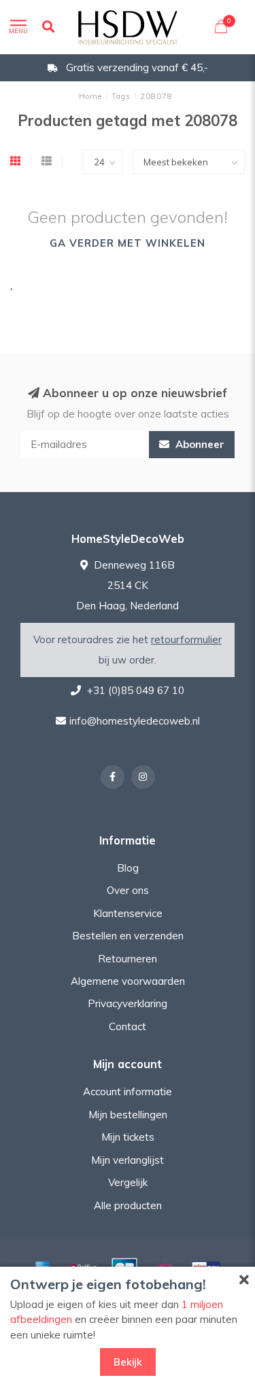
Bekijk (128, 1362)
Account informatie (127, 1091)
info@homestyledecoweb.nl (134, 720)
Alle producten (128, 1205)
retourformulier (186, 639)
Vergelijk (128, 1182)
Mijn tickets (127, 1136)
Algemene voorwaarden (128, 981)
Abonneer (198, 444)
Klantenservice (128, 913)
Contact (127, 1026)
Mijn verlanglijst (127, 1160)
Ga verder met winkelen (127, 243)
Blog (128, 867)
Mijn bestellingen (127, 1114)
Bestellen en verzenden (128, 935)
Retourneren (127, 958)
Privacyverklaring (127, 1003)
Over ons (128, 890)
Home (90, 96)
